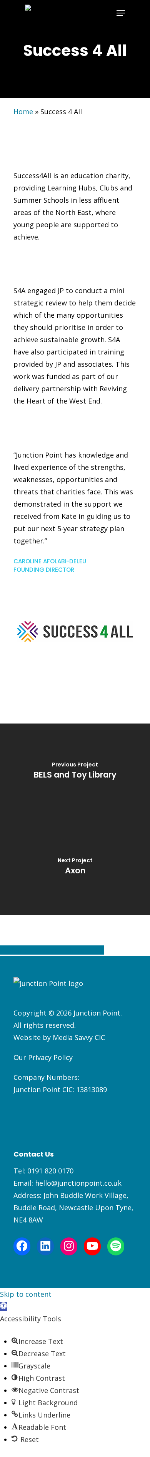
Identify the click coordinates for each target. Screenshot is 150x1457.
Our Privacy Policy (43, 1057)
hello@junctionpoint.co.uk (78, 1183)
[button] (3, 1306)
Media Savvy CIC (79, 1037)
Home (23, 111)
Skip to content (26, 1294)
